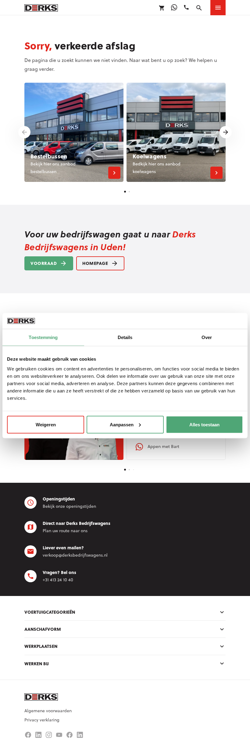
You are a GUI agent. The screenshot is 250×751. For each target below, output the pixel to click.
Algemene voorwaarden (48, 711)
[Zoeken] (199, 8)
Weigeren (46, 424)
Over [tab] (207, 337)
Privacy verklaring (41, 720)
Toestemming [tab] (43, 337)
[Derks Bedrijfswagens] (41, 7)
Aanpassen (122, 424)
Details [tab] (125, 337)
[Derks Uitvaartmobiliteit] (69, 734)
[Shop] (162, 8)
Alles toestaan (204, 424)
